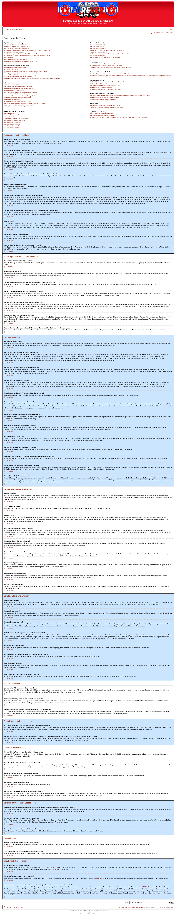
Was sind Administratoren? (97, 44)
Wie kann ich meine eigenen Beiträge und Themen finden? (106, 89)
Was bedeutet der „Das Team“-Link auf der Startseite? (105, 57)
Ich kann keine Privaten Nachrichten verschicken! (104, 64)
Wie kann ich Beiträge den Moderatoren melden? (18, 101)
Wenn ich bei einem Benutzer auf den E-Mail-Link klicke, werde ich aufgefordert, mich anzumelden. (32, 78)
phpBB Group (50, 867)
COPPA (109, 197)
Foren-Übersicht (19, 29)
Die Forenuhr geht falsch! (11, 69)
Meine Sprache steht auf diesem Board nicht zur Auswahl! (20, 73)
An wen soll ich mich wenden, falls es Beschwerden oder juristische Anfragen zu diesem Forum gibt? (119, 117)
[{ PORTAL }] (88, 16)
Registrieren (160, 32)
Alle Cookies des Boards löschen (135, 907)
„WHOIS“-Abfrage (147, 887)
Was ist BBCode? (9, 113)
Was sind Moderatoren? (97, 46)
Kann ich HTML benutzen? (11, 115)
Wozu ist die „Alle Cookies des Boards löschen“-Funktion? (20, 61)
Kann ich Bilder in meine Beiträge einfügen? (16, 118)
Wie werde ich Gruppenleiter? (98, 52)
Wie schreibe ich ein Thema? (12, 84)
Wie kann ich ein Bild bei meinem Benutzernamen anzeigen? (21, 75)
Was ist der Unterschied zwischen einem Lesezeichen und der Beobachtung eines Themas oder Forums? (120, 95)
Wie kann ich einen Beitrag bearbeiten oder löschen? (19, 86)
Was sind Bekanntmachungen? (13, 122)
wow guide (105, 910)
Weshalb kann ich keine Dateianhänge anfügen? (17, 97)
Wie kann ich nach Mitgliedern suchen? (101, 87)
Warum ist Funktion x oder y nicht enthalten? (102, 115)
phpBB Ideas (98, 878)
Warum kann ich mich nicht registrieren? (15, 59)
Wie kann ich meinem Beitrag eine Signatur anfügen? (19, 88)
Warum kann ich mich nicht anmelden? (15, 44)
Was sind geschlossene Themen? (13, 126)
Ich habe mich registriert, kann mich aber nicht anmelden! (20, 54)
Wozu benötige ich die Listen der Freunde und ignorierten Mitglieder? (109, 74)
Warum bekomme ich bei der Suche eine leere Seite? (105, 85)
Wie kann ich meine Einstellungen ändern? (16, 67)
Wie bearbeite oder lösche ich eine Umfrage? (17, 94)
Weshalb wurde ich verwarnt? (12, 99)
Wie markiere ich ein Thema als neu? (14, 107)
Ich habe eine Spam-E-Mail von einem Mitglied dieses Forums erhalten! (110, 67)
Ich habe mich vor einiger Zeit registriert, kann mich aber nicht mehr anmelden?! (27, 55)
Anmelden (170, 32)
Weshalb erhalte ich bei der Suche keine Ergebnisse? (105, 84)
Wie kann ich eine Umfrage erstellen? (14, 90)
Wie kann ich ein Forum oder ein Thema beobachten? (105, 97)
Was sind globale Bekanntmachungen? (15, 120)
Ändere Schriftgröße (171, 29)
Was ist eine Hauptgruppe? (97, 55)
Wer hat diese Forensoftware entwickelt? (101, 113)
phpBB (77, 910)
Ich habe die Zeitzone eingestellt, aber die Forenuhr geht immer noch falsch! (25, 71)
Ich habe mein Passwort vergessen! (14, 52)
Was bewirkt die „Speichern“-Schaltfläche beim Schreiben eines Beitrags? (25, 103)
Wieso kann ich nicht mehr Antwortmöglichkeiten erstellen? (20, 92)
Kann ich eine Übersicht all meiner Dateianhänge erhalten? (106, 107)
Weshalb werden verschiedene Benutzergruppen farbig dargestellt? (109, 54)
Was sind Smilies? (9, 117)
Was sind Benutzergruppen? (98, 48)
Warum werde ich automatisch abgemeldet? (16, 48)
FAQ (153, 32)
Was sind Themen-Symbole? (12, 127)
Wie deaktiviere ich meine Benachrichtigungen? (103, 99)
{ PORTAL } (9, 29)
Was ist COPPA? (8, 57)
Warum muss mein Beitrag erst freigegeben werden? (19, 105)
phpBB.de (58, 869)
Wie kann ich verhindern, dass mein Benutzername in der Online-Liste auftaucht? (27, 50)
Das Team (121, 907)
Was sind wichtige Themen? (12, 124)
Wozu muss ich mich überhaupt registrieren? (17, 46)
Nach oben (9, 145)
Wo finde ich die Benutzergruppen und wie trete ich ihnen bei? (107, 50)
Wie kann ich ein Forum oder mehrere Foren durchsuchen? (107, 82)
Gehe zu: (125, 902)
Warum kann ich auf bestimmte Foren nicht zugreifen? (19, 96)
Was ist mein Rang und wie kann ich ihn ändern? (18, 76)
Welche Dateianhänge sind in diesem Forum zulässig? (105, 105)
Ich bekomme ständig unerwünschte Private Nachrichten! (106, 65)
